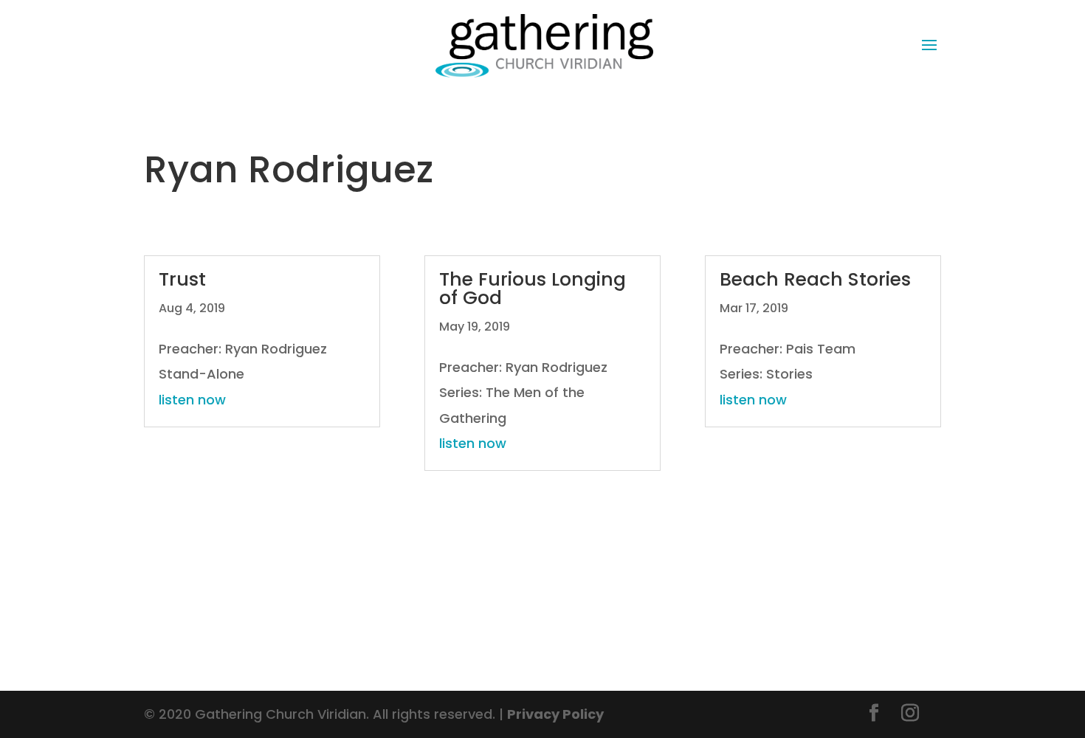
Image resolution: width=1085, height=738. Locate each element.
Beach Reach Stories (815, 279)
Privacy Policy (555, 714)
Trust (182, 279)
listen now (192, 399)
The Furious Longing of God (532, 288)
